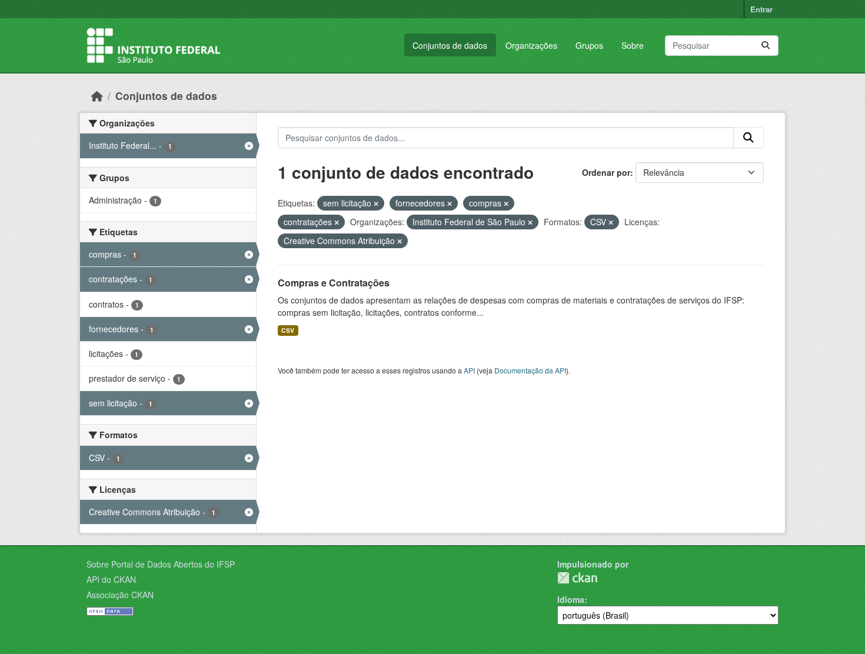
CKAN (577, 578)
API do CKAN (111, 579)
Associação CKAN (120, 594)
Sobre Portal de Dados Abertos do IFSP (160, 564)
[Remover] (376, 203)
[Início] (97, 95)
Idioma (570, 599)
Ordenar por (606, 172)
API (469, 370)
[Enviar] (765, 45)
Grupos (589, 45)
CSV (287, 330)
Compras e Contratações (334, 282)
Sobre (632, 45)
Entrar (761, 9)
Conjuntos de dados (449, 45)
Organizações (531, 45)
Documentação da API (530, 370)
